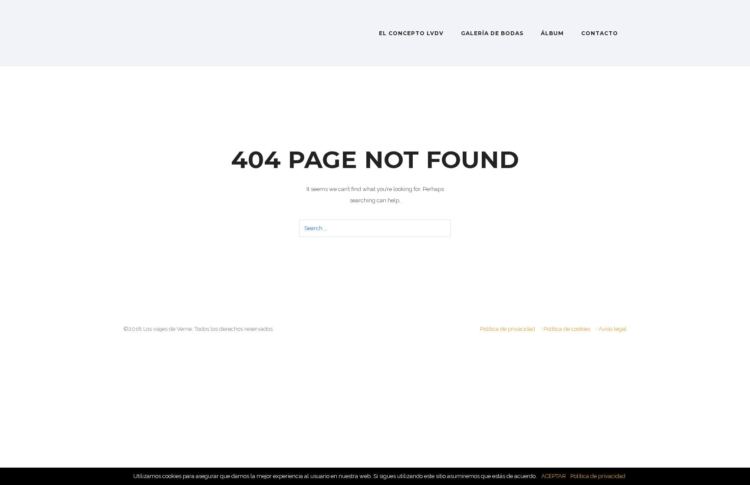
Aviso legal (613, 329)
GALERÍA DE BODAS (492, 33)
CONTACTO (599, 33)
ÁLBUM (552, 33)
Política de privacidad (507, 329)
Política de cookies (566, 329)
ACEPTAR (553, 476)
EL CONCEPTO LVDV (411, 33)
